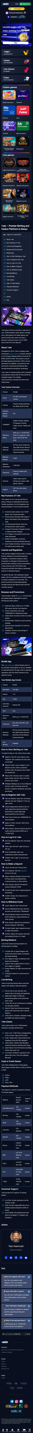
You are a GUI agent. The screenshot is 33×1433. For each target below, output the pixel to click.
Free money (17, 9)
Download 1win (5, 1368)
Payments (4, 1366)
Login (16, 4)
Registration (26, 4)
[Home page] (5, 4)
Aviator (3, 1377)
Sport (7, 1431)
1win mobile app (9, 665)
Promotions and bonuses (16, 12)
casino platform (14, 354)
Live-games (24, 1431)
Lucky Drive (14, 17)
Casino (18, 1431)
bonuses (20, 596)
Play (15, 43)
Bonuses (3, 1363)
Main (3, 1431)
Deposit (23, 871)
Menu (29, 1431)
